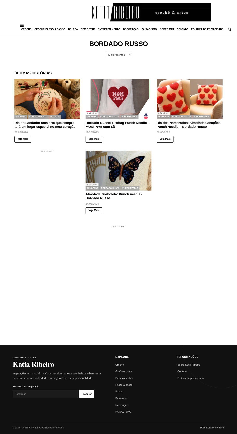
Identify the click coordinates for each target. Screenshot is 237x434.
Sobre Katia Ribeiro (188, 364)
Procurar (87, 394)
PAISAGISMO (149, 29)
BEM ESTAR (88, 29)
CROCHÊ (26, 29)
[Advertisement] (47, 176)
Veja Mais (22, 139)
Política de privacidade (207, 29)
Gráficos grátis (123, 371)
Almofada (163, 117)
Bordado (21, 117)
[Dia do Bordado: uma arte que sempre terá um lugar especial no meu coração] (47, 99)
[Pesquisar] (230, 29)
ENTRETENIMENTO (109, 29)
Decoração (121, 404)
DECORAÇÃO (130, 29)
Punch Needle (129, 117)
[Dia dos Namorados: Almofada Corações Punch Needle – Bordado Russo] (190, 99)
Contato (182, 29)
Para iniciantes (124, 378)
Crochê (119, 364)
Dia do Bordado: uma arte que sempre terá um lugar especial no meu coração (45, 125)
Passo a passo (124, 384)
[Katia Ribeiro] (118, 12)
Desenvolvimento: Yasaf (212, 427)
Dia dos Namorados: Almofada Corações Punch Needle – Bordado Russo (189, 125)
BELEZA (73, 29)
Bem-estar (121, 398)
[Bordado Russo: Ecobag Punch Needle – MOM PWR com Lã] (118, 99)
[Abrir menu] (22, 25)
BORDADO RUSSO (38, 117)
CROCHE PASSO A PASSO (49, 29)
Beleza (119, 391)
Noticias (55, 117)
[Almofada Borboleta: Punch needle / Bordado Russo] (118, 171)
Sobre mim (167, 29)
